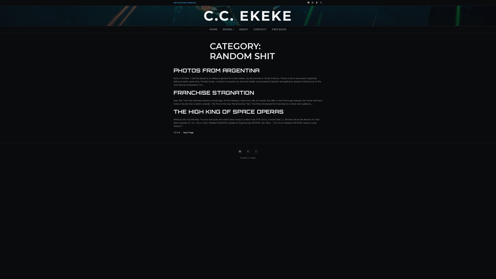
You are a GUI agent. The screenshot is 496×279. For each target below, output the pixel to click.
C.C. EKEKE (248, 15)
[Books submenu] (233, 29)
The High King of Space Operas (229, 112)
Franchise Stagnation (214, 93)
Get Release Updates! (185, 3)
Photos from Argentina (217, 70)
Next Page (188, 132)
